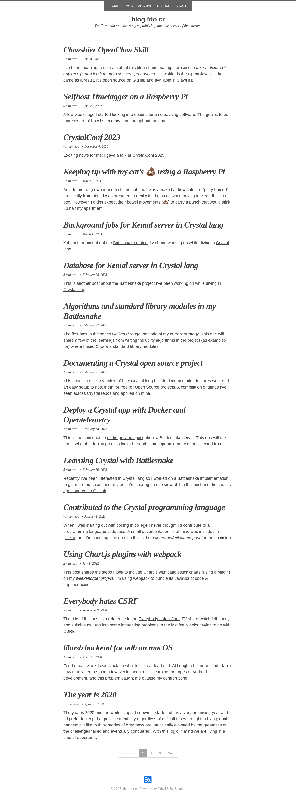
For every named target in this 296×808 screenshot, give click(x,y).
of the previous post (125, 437)
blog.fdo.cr (148, 19)
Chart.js (150, 572)
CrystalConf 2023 (91, 137)
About (181, 6)
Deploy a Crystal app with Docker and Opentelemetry (124, 414)
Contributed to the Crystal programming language (144, 507)
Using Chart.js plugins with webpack (122, 554)
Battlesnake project (130, 242)
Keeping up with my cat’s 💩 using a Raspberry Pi (144, 171)
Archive (145, 6)
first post (79, 334)
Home (114, 6)
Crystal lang (74, 289)
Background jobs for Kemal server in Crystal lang (143, 224)
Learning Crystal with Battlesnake (118, 460)
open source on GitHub (124, 80)
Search (163, 6)
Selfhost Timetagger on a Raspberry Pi (125, 96)
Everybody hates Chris (159, 619)
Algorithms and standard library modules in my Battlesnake (139, 311)
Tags (128, 6)
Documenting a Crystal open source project (133, 363)
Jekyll (162, 788)
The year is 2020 (89, 694)
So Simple (177, 788)
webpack (141, 578)
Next (171, 753)
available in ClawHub (174, 80)
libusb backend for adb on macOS (118, 647)
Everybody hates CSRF (100, 601)
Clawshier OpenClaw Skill (105, 49)
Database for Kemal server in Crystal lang (130, 265)
